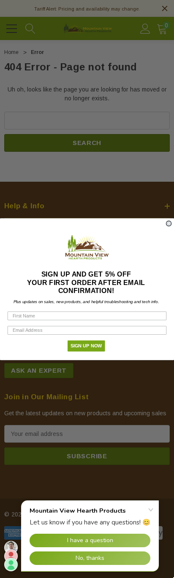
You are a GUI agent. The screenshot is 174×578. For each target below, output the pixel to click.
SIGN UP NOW (86, 345)
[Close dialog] (169, 223)
